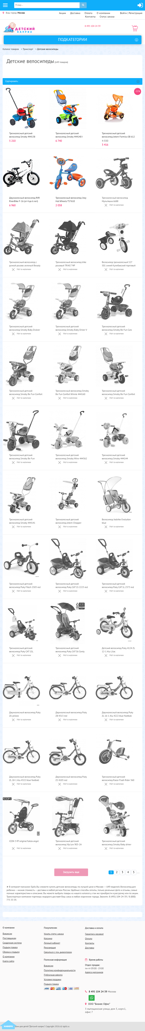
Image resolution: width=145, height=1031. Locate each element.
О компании (103, 13)
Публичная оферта (53, 975)
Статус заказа (107, 17)
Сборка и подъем (11, 952)
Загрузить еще (71, 872)
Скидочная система (12, 943)
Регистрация (135, 13)
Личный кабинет (52, 943)
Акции (62, 13)
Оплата (88, 13)
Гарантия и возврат (94, 934)
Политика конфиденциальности (60, 970)
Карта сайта (8, 961)
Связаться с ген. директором (58, 952)
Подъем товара (10, 947)
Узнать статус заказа (54, 934)
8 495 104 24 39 (92, 26)
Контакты (90, 17)
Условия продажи (52, 979)
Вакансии (7, 934)
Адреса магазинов (94, 972)
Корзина (48, 938)
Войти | (124, 13)
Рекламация (50, 948)
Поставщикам (9, 938)
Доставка (75, 13)
